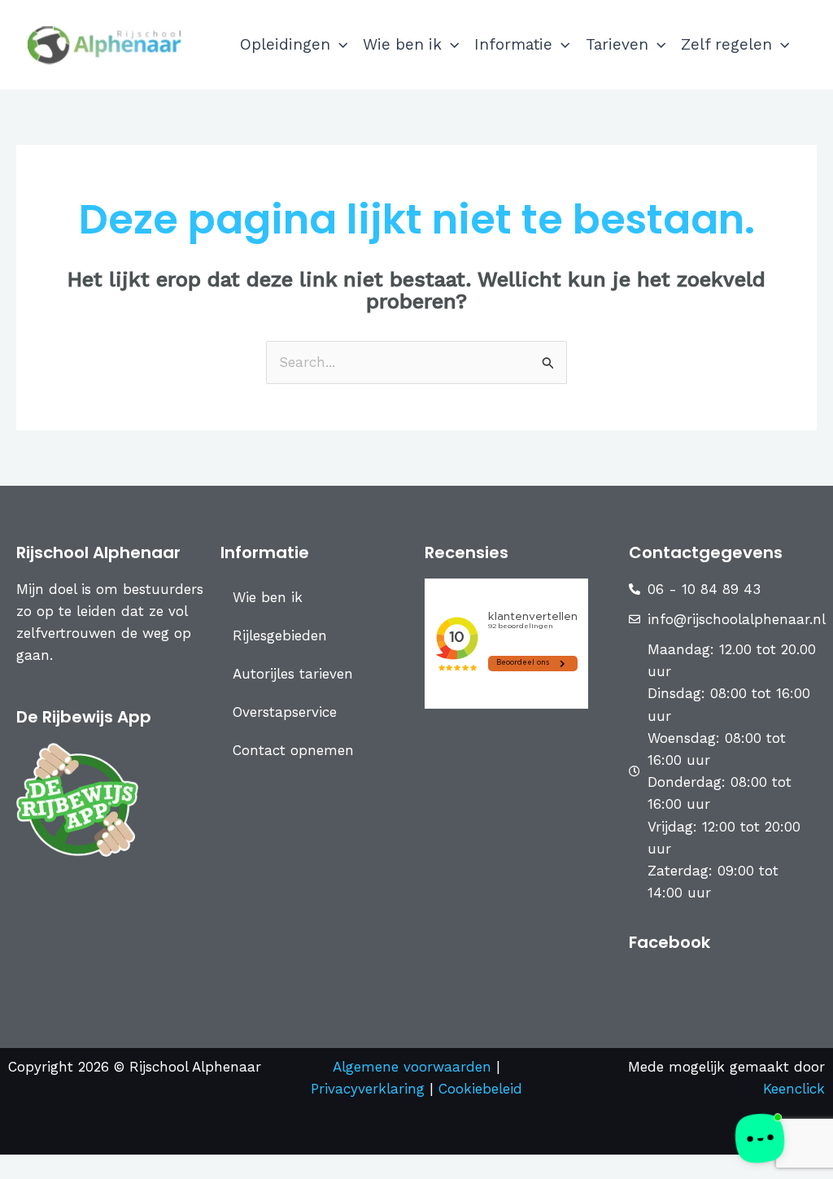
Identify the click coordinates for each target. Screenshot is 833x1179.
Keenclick (794, 1089)
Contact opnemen (293, 750)
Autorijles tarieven (293, 674)
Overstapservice (285, 712)
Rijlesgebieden (280, 635)
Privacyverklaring (370, 1089)
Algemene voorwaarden (412, 1067)
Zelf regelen (726, 44)
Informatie (513, 44)
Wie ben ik (402, 44)
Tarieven (617, 44)
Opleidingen (285, 44)
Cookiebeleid (480, 1089)
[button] (338, 45)
